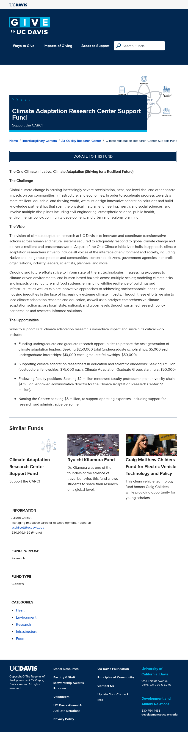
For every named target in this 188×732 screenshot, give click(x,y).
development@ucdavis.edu (159, 714)
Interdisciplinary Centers (39, 140)
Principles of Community (115, 677)
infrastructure (26, 631)
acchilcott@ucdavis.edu (27, 527)
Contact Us (105, 685)
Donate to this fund (93, 156)
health (21, 610)
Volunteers (61, 696)
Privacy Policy (63, 719)
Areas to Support (95, 45)
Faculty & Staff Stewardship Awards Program (68, 683)
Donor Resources (66, 668)
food (20, 638)
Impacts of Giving (58, 45)
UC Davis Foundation (113, 668)
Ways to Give (23, 45)
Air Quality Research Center (81, 140)
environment (26, 617)
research (23, 624)
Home (13, 140)
